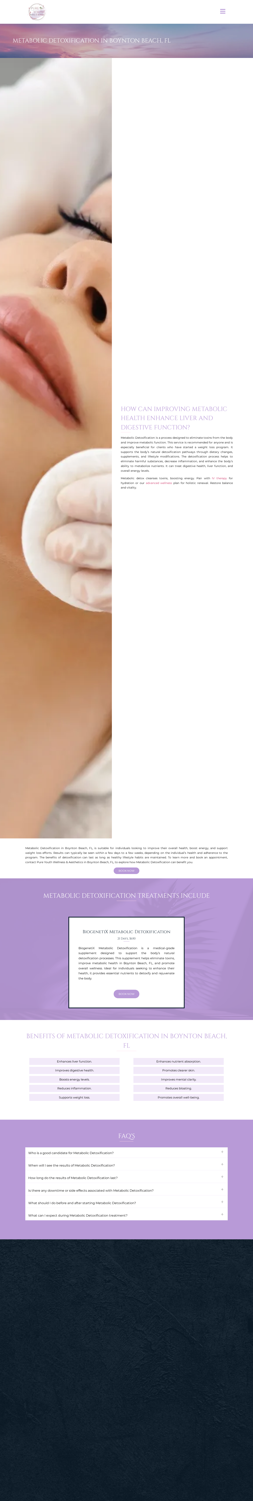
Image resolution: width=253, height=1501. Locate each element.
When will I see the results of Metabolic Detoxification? (71, 1165)
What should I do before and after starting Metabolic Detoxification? (82, 1203)
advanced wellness (159, 483)
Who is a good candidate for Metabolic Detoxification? (71, 1153)
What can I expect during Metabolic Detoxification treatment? (77, 1215)
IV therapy (219, 478)
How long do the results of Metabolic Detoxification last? (73, 1178)
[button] (126, 1152)
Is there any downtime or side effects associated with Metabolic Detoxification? (91, 1190)
